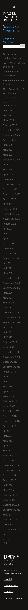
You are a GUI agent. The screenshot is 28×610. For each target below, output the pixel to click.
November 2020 (11, 282)
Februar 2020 (10, 307)
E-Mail (8, 579)
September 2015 (11, 509)
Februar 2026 (10, 125)
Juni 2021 (7, 268)
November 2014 (11, 529)
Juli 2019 (7, 327)
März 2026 (8, 120)
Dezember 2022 (11, 213)
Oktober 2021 (10, 253)
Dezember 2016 (11, 465)
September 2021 (11, 258)
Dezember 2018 (11, 351)
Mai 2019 (7, 337)
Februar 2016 (10, 494)
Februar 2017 (10, 455)
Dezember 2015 (11, 504)
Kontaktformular (11, 585)
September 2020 (11, 287)
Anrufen (8, 591)
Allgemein (8, 542)
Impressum (8, 598)
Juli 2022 (7, 228)
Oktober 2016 (10, 475)
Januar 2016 (9, 499)
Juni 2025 (7, 144)
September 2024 (11, 159)
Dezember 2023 (11, 179)
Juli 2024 (7, 164)
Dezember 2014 (11, 524)
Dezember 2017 (11, 411)
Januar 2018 (9, 406)
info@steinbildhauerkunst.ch (12, 573)
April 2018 (8, 391)
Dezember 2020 (11, 277)
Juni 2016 (7, 485)
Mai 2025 (7, 149)
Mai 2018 (7, 386)
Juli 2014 (7, 534)
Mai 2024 (7, 169)
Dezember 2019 (11, 312)
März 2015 (8, 514)
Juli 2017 (7, 430)
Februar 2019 (10, 342)
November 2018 (11, 356)
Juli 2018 (7, 376)
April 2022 (8, 238)
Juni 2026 (7, 110)
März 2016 (8, 490)
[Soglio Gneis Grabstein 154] (14, 27)
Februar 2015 (10, 519)
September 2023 (11, 194)
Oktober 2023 (10, 189)
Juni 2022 (7, 233)
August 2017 (9, 425)
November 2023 (11, 184)
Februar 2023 (10, 208)
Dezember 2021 (11, 248)
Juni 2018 (7, 381)
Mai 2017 (7, 440)
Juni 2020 (7, 292)
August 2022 (9, 223)
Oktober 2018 (10, 361)
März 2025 (8, 154)
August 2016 (9, 480)
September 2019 (11, 322)
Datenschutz (19, 598)
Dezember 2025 (11, 130)
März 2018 (8, 396)
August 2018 (9, 371)
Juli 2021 (7, 263)
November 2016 (11, 470)
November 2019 (11, 317)
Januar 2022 (9, 243)
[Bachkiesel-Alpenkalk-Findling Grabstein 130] (14, 31)
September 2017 (11, 420)
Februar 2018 (10, 401)
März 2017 (8, 450)
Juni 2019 (7, 332)
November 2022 (11, 218)
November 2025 (11, 134)
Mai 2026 (7, 115)
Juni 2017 (7, 435)
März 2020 (8, 302)
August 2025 (9, 139)
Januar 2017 (9, 460)
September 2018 (11, 366)
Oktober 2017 (10, 416)
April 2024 (8, 174)
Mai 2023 (7, 204)
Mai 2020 (7, 297)
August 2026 (9, 105)
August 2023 (9, 199)
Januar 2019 (9, 347)
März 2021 (8, 273)
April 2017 (8, 445)
